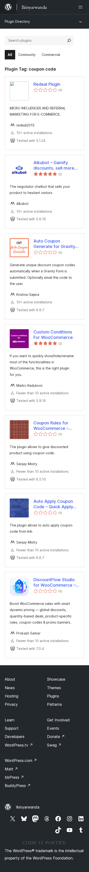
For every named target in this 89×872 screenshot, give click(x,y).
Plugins (53, 696)
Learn (9, 720)
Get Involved (58, 720)
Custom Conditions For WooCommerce (53, 334)
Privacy (11, 704)
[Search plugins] (69, 40)
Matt (11, 769)
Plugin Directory (17, 21)
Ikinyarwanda (27, 807)
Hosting (11, 696)
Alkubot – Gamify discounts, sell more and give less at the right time (53, 165)
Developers (14, 736)
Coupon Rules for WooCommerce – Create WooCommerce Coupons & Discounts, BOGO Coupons (55, 425)
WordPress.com (21, 760)
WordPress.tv (19, 745)
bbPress (14, 777)
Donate (56, 736)
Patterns (54, 704)
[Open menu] (81, 7)
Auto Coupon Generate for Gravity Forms (54, 243)
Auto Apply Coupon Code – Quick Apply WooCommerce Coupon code (53, 504)
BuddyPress (18, 785)
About (10, 679)
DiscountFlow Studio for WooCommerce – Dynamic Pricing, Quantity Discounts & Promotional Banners (54, 582)
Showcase (56, 679)
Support (12, 728)
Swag (54, 745)
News (10, 687)
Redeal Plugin (46, 84)
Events (53, 728)
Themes (54, 687)
